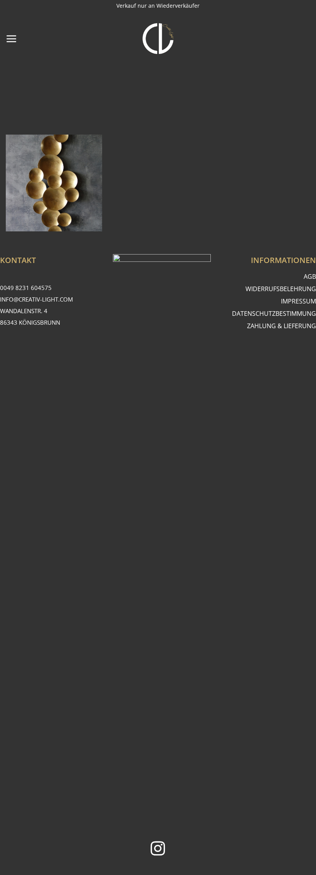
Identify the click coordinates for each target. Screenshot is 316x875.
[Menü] (11, 38)
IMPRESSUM (298, 301)
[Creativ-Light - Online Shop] (158, 38)
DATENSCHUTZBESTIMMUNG (274, 313)
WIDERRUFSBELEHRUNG (280, 289)
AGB (310, 276)
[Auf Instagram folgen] (158, 850)
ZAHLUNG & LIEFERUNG (281, 326)
